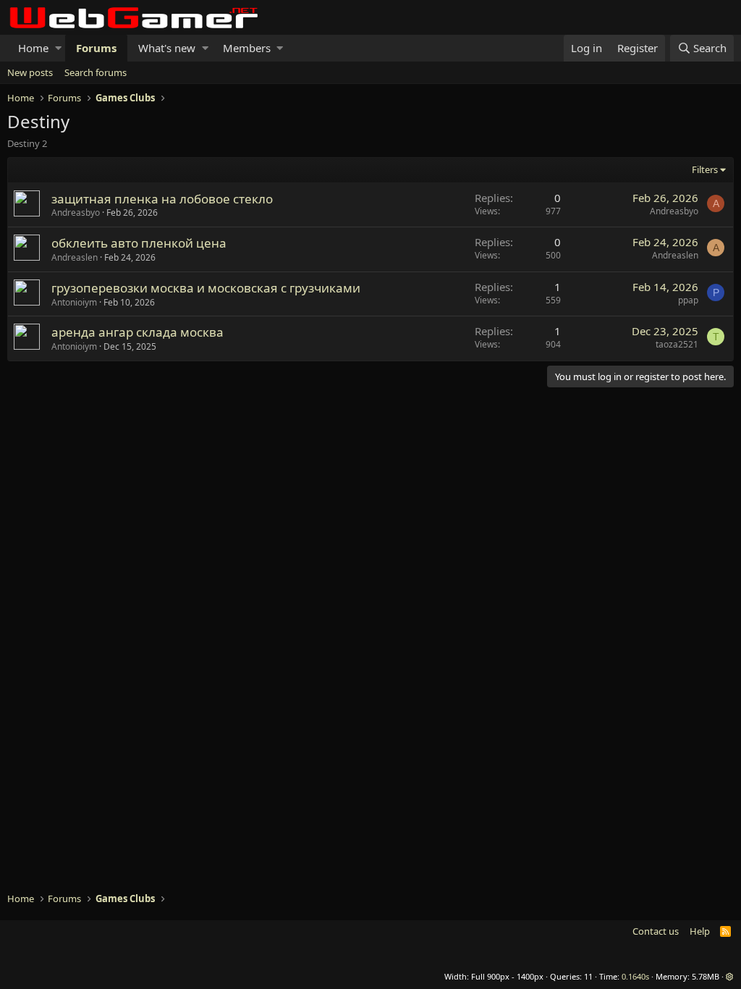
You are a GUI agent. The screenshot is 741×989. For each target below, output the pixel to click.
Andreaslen (74, 257)
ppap (688, 300)
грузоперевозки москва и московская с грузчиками (205, 287)
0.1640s (635, 976)
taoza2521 (677, 344)
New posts (30, 72)
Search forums (95, 72)
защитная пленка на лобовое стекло (162, 198)
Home (33, 48)
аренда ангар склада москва (137, 332)
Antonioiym (74, 302)
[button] (58, 48)
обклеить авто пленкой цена (138, 243)
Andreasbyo (75, 212)
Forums (96, 48)
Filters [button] (705, 169)
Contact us (655, 931)
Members (247, 48)
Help (700, 931)
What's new (166, 48)
